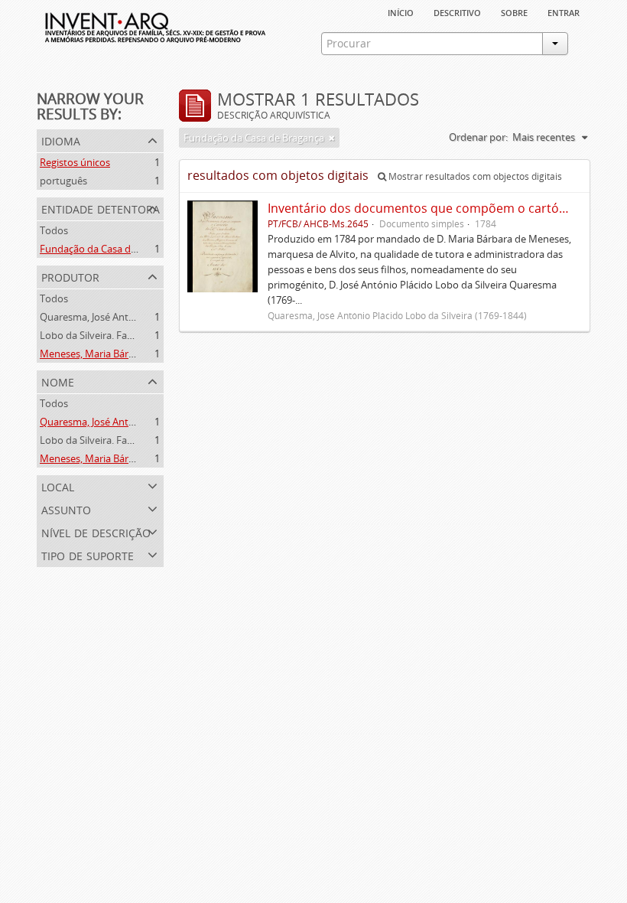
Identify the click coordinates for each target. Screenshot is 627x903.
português (63, 180)
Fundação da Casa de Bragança (110, 249)
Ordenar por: (478, 137)
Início (401, 11)
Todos (54, 230)
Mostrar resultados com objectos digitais (474, 176)
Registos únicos (75, 162)
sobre (514, 11)
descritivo (457, 11)
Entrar (563, 11)
